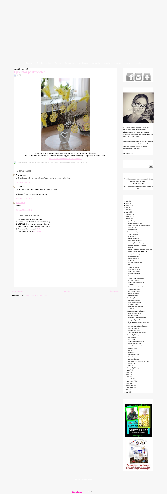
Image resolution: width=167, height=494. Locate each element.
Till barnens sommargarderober (137, 317)
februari (129, 216)
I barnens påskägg (133, 359)
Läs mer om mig (128, 153)
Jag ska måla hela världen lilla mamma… (140, 225)
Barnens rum (131, 260)
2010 (127, 205)
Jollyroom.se (131, 363)
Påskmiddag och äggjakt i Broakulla (138, 361)
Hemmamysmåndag (133, 271)
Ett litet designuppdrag (134, 313)
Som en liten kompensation (135, 346)
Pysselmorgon (132, 221)
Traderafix (131, 247)
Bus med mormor (133, 315)
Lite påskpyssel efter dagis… (136, 287)
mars (128, 218)
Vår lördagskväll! (132, 298)
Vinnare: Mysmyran (133, 238)
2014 (127, 390)
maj (128, 372)
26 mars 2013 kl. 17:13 (24, 210)
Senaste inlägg (17, 291)
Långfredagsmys (133, 357)
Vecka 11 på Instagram (134, 302)
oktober (129, 383)
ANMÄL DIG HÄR (138, 184)
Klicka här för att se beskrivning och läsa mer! (65, 159)
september (130, 381)
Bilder (26, 162)
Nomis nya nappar (133, 234)
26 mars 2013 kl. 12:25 (24, 182)
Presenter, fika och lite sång (136, 243)
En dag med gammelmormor (136, 320)
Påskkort (130, 350)
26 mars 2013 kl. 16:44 (24, 199)
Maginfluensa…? (132, 348)
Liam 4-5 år (32, 162)
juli (128, 376)
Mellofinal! (130, 265)
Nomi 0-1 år (41, 162)
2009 (127, 203)
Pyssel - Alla (63, 162)
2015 (127, 392)
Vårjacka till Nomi (133, 304)
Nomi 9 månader (132, 309)
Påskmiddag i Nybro (133, 354)
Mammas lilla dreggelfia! (135, 240)
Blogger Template (77, 492)
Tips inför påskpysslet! (30, 72)
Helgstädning (131, 284)
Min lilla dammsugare (134, 273)
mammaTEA (20, 203)
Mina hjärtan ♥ (132, 337)
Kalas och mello (132, 227)
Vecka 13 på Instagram (134, 368)
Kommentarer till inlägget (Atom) (35, 295)
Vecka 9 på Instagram (134, 232)
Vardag (84, 162)
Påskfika (130, 365)
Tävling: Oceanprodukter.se (136, 341)
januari (129, 214)
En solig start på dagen (134, 254)
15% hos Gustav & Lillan (135, 262)
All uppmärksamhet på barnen (136, 311)
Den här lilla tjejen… (133, 267)
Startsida (66, 291)
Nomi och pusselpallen (134, 289)
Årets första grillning (133, 293)
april (128, 370)
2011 (127, 207)
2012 (127, 210)
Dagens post (131, 339)
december (130, 387)
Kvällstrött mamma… (134, 280)
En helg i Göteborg (133, 256)
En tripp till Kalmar (133, 229)
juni (128, 374)
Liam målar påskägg (133, 291)
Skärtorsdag (131, 352)
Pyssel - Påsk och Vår (74, 162)
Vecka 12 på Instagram (134, 335)
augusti (129, 379)
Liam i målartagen (133, 276)
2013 (127, 212)
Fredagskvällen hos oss (135, 223)
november (130, 385)
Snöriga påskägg (133, 295)
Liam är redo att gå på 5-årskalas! (138, 326)
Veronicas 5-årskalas (134, 328)
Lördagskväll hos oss (134, 330)
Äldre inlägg (114, 291)
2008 (127, 201)
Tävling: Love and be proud (136, 282)
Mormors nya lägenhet (134, 300)
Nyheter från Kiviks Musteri (136, 278)
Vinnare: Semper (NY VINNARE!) (137, 251)
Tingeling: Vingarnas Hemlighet (137, 245)
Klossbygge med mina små (136, 306)
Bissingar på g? (132, 236)
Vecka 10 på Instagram (134, 269)
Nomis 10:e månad (51, 162)
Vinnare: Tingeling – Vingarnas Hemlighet (140, 249)
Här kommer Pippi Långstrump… (137, 332)
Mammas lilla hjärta (133, 258)
